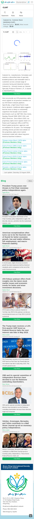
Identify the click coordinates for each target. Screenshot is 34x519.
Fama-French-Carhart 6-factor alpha (15, 162)
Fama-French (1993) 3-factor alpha (14, 146)
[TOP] (30, 515)
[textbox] (23, 2)
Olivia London (6, 334)
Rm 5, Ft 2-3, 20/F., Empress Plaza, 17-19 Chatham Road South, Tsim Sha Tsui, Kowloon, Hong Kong (13, 500)
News (21, 15)
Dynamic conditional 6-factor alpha (14, 168)
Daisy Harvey (5, 384)
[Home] (8, 2)
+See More (17, 94)
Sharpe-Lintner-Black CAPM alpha (14, 141)
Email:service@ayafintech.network (13, 506)
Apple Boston (5, 192)
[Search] (28, 2)
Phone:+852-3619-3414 (10, 509)
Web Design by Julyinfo (10, 511)
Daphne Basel (6, 290)
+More (30, 181)
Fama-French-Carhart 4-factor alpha (15, 152)
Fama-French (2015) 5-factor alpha (14, 157)
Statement (4, 15)
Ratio (13, 15)
